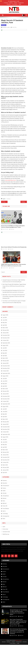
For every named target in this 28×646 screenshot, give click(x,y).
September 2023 (6, 403)
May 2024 (5, 383)
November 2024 (6, 368)
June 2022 (5, 442)
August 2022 (5, 437)
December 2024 (6, 365)
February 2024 (6, 391)
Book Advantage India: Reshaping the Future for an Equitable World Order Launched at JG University (14, 291)
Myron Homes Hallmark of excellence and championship (13, 247)
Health (20, 4)
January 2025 (5, 363)
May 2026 (5, 322)
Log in (4, 526)
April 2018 (5, 472)
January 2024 (5, 393)
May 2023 (5, 414)
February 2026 (6, 330)
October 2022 (6, 431)
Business (6, 2)
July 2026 (5, 317)
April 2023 (5, 416)
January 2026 (5, 332)
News (4, 500)
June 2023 (5, 411)
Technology (5, 513)
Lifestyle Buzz (6, 495)
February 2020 (6, 467)
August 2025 (5, 345)
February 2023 (6, 421)
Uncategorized (6, 516)
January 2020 (5, 470)
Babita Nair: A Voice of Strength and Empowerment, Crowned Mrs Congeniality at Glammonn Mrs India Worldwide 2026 (14, 296)
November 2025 (6, 337)
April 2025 (5, 355)
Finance (4, 488)
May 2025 (5, 353)
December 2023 (6, 396)
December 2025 (6, 335)
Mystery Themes (18, 640)
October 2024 (6, 370)
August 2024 (5, 375)
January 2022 (5, 454)
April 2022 (5, 447)
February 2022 (6, 452)
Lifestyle (15, 2)
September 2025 (6, 342)
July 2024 (5, 378)
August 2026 (5, 315)
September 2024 (6, 373)
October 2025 (6, 340)
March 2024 (5, 388)
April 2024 (5, 386)
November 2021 (6, 459)
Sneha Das (14, 27)
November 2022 (6, 429)
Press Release (14, 4)
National (11, 2)
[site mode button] (23, 15)
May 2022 (5, 444)
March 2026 (5, 327)
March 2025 (5, 358)
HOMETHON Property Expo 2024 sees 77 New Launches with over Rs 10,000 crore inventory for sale (13, 265)
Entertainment (21, 2)
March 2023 (5, 419)
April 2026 (5, 325)
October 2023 (6, 401)
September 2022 (6, 434)
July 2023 (5, 409)
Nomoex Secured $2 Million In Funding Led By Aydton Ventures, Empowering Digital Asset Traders (13, 226)
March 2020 (5, 465)
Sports (4, 511)
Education (9, 4)
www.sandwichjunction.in (10, 180)
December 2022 (6, 426)
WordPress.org (6, 534)
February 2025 (6, 360)
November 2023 (6, 398)
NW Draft (5, 503)
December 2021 (6, 457)
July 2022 (5, 439)
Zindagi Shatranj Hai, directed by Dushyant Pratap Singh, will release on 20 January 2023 (24, 202)
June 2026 (5, 320)
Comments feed (6, 531)
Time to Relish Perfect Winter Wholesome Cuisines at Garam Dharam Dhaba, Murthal (5, 202)
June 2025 (5, 350)
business (8, 198)
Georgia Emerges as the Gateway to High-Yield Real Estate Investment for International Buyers (14, 280)
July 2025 (5, 348)
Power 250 (5, 505)
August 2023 (5, 406)
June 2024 (5, 381)
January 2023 (5, 424)
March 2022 (5, 449)
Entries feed (5, 529)
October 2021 (6, 462)
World (4, 518)
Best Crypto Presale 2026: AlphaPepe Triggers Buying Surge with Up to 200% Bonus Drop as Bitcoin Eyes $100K (14, 286)
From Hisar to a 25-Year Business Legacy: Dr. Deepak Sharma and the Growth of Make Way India (14, 301)
